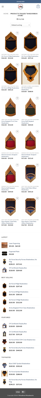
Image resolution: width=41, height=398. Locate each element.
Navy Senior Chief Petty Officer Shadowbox (28, 222)
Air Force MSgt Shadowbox (29, 56)
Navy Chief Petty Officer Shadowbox (29, 189)
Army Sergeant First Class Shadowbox (9, 122)
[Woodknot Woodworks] (20, 6)
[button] (2, 6)
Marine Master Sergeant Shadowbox (28, 155)
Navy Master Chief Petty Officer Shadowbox (9, 222)
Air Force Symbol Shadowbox (26, 88)
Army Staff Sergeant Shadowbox (27, 122)
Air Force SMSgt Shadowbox (10, 88)
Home (5, 14)
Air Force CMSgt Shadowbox (10, 56)
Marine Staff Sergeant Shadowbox (8, 189)
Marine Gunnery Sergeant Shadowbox (9, 155)
